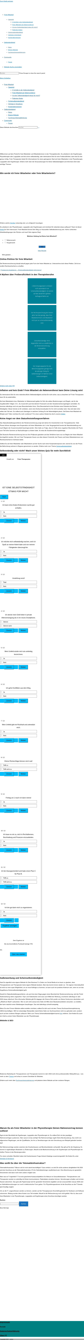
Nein (4, 516)
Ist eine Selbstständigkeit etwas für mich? (26, 95)
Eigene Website (13, 115)
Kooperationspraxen (15, 107)
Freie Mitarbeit (9, 84)
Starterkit (11, 87)
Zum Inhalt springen (6, 1)
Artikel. (63, 414)
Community (8, 120)
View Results (42, 250)
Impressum (5, 1322)
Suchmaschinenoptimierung (17, 118)
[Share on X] (13, 947)
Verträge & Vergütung (15, 104)
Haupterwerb (11, 242)
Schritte (12, 223)
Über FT (3, 1335)
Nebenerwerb (11, 240)
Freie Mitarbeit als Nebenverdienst (23, 93)
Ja (4, 512)
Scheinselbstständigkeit (16, 101)
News (10, 112)
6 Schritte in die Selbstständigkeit (23, 90)
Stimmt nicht (7, 626)
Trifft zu (5, 765)
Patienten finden (17, 98)
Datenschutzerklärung (9, 1331)
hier (61, 1013)
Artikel (2, 229)
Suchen (2, 1200)
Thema (11, 1076)
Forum (10, 123)
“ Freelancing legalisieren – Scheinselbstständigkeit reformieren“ (21, 270)
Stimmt (5, 622)
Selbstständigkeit (9, 109)
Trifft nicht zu (7, 769)
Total (4, 582)
